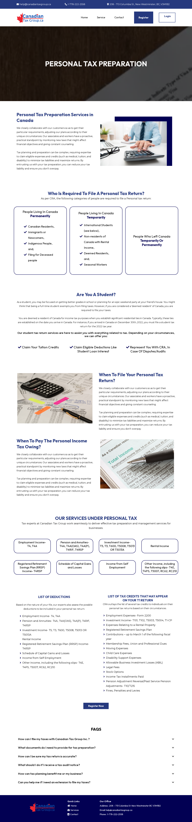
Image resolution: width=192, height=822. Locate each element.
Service (101, 17)
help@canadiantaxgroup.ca (35, 4)
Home (84, 17)
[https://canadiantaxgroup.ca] (30, 17)
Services (74, 810)
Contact (119, 17)
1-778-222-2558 (76, 4)
